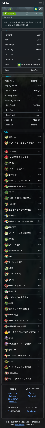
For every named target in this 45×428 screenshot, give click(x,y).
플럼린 (11, 338)
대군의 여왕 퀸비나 (16, 285)
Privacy (32, 393)
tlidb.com (13, 396)
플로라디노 (13, 174)
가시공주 (12, 151)
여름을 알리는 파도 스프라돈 (20, 221)
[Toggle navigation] (40, 3)
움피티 (11, 268)
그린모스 (12, 192)
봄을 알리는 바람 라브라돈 (19, 209)
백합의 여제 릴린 (15, 262)
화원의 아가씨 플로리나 (18, 297)
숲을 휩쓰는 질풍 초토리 (18, 308)
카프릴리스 (13, 373)
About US (32, 396)
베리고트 (12, 227)
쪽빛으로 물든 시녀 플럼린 (19, 343)
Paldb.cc (6, 3)
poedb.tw (12, 393)
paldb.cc (13, 401)
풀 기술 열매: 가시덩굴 (31, 64)
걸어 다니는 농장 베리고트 (19, 233)
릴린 (10, 256)
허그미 (11, 361)
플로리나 (12, 291)
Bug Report (32, 411)
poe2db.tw (13, 399)
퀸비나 (11, 279)
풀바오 (11, 238)
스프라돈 (12, 215)
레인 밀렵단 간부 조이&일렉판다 (22, 332)
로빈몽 (11, 163)
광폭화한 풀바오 (15, 250)
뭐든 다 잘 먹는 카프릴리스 (19, 378)
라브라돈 (12, 203)
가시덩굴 (7, 9)
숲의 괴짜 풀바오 (15, 244)
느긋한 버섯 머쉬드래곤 (18, 320)
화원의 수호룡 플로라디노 (19, 180)
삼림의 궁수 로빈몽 (16, 168)
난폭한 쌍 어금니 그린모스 (19, 198)
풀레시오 (12, 349)
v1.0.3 (8, 411)
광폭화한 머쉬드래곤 (17, 326)
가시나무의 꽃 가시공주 (18, 157)
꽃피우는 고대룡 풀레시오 (19, 355)
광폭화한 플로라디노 (17, 186)
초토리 (11, 303)
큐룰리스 (12, 136)
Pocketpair (19, 424)
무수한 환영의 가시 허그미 (19, 367)
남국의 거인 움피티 (16, 273)
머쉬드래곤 (13, 314)
